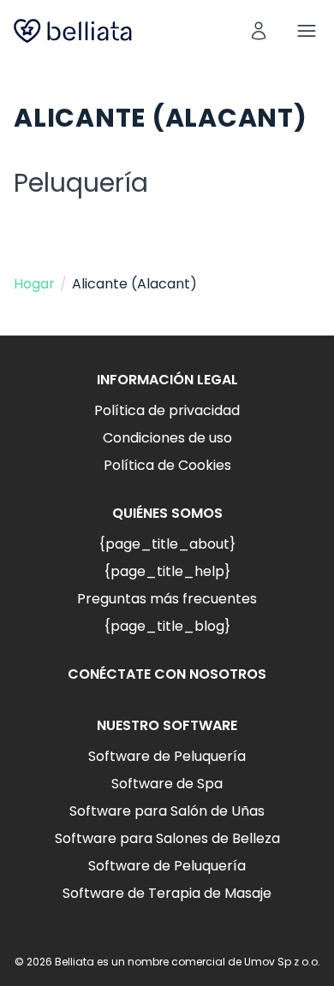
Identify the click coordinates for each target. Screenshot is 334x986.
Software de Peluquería (167, 756)
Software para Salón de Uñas (167, 811)
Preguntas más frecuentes (167, 599)
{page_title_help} (167, 571)
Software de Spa (167, 783)
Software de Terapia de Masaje (167, 893)
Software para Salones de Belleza (167, 838)
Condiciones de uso (167, 438)
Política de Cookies (167, 465)
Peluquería (81, 182)
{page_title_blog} (167, 626)
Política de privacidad (167, 410)
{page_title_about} (167, 544)
